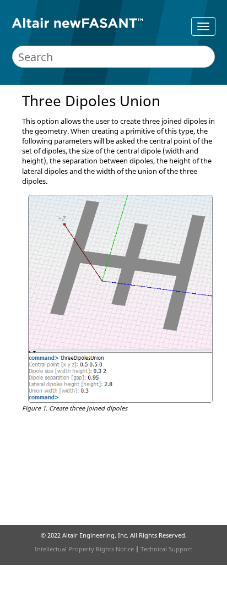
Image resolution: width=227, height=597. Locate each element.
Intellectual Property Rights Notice (84, 549)
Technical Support (166, 549)
